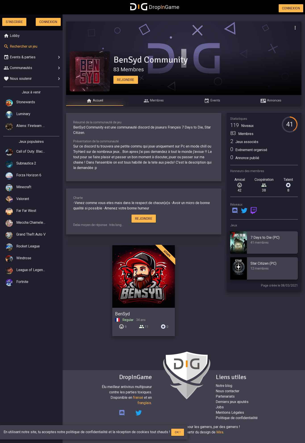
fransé (138, 397)
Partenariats (225, 396)
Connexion (291, 8)
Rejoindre (125, 80)
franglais (144, 403)
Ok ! (177, 432)
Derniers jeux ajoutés (232, 402)
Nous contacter (227, 391)
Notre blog (224, 386)
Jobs (220, 407)
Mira (219, 432)
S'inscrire (14, 22)
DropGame (164, 7)
